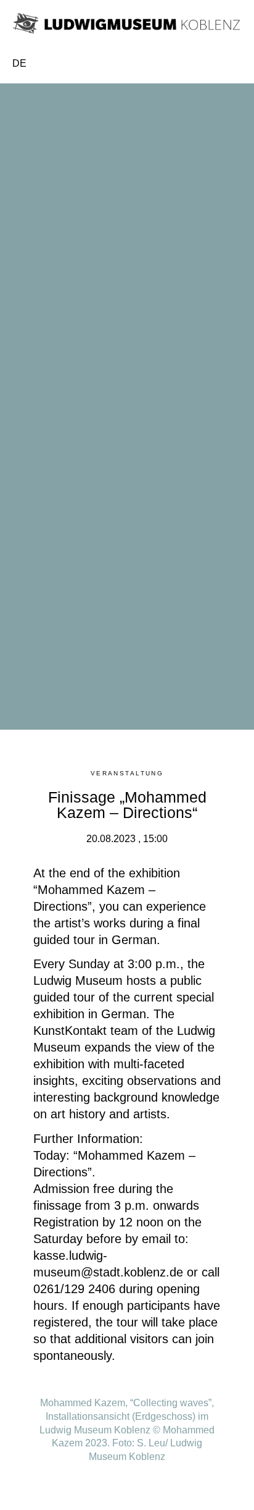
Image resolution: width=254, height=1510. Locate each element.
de (19, 63)
